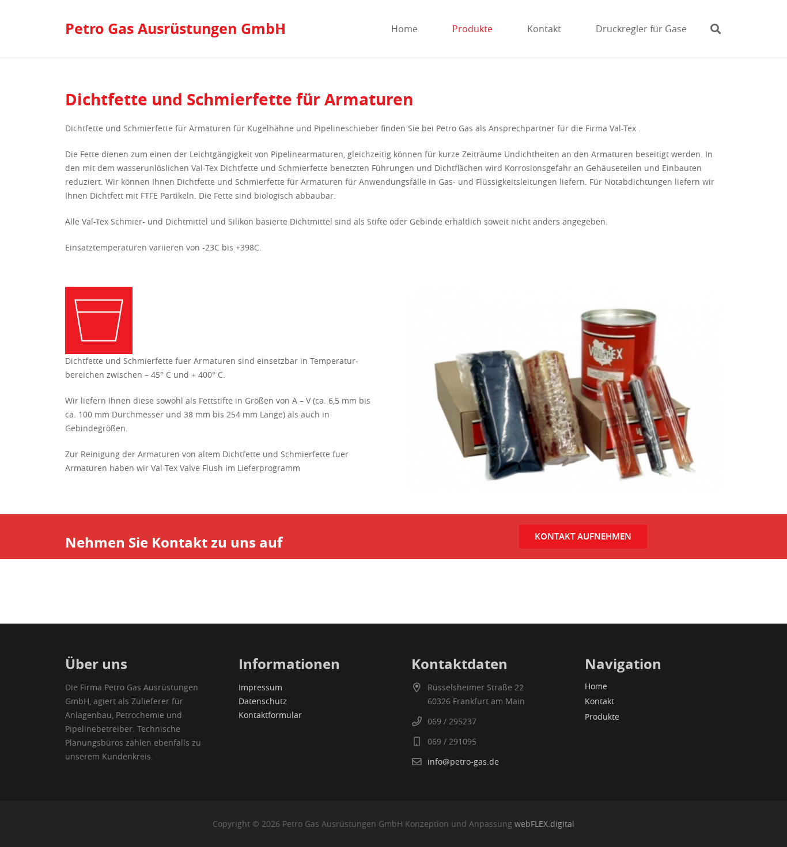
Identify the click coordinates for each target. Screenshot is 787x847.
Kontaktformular (270, 714)
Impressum (260, 687)
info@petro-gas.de (463, 761)
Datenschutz (263, 701)
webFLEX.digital (544, 823)
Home (596, 686)
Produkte (602, 716)
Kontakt (599, 701)
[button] (501, 28)
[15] (223, 320)
